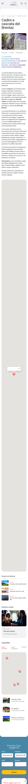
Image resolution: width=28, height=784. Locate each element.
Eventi (11, 53)
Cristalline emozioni (22, 16)
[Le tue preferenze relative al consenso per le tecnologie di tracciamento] (25, 781)
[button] (18, 684)
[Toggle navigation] (3, 3)
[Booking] (25, 3)
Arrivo (3, 751)
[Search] (22, 3)
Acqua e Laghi (10, 16)
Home (3, 16)
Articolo (4, 53)
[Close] (19, 368)
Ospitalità (19, 53)
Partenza (17, 751)
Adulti (3, 760)
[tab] (5, 647)
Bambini (17, 760)
